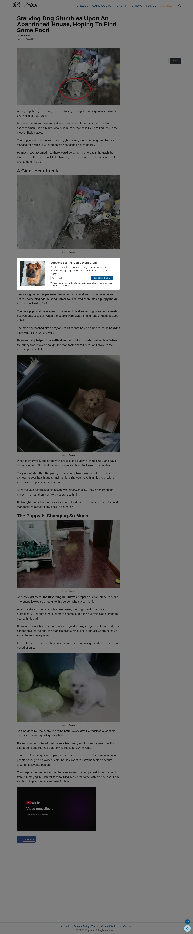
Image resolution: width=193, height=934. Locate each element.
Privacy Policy (81, 926)
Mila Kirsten (25, 35)
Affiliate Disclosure (110, 926)
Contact (127, 926)
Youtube (72, 252)
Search (175, 61)
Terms (94, 926)
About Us (66, 926)
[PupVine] (38, 6)
